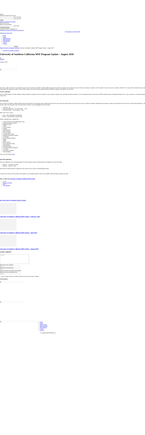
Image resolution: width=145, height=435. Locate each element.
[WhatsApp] (18, 64)
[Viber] (29, 64)
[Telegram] (24, 64)
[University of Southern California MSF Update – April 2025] (8, 230)
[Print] (40, 64)
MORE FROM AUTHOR (19, 200)
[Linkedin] (13, 64)
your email (16, 26)
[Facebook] (2, 64)
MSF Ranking (6, 41)
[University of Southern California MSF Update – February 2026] (8, 213)
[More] (46, 64)
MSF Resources (7, 39)
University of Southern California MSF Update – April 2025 (18, 233)
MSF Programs (6, 38)
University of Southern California (11, 48)
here (14, 154)
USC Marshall (6, 185)
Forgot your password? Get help (7, 21)
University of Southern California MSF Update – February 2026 (20, 216)
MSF (4, 184)
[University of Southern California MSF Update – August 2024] (8, 246)
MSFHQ (2, 59)
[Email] (35, 64)
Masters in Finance (7, 182)
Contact (5, 42)
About (4, 37)
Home (4, 35)
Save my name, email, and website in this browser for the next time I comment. (20, 276)
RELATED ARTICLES (6, 200)
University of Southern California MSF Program (22, 178)
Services (5, 43)
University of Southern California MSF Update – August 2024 (19, 249)
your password (17, 18)
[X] (7, 64)
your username (17, 17)
